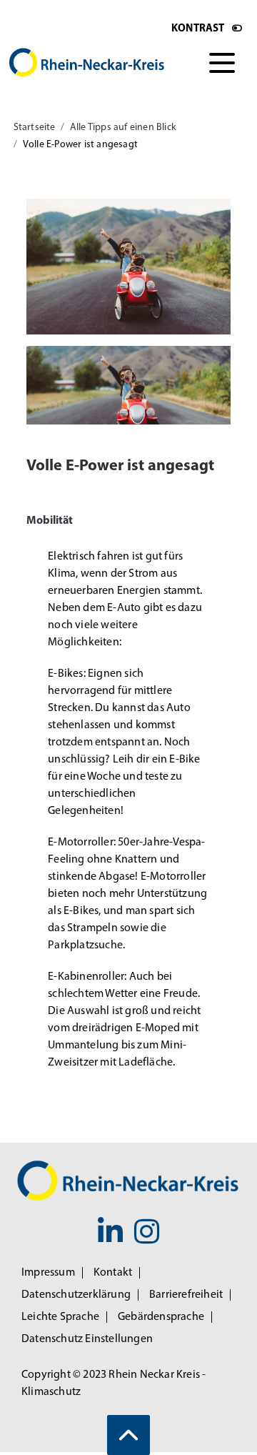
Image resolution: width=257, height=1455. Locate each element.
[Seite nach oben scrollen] (128, 1435)
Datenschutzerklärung (76, 1295)
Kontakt (113, 1272)
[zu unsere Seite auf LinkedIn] (110, 1235)
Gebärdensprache (161, 1317)
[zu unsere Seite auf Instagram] (146, 1235)
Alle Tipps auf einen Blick (123, 127)
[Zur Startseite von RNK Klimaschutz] (94, 62)
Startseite (35, 127)
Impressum (48, 1272)
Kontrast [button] (198, 29)
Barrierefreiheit (186, 1295)
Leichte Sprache (60, 1317)
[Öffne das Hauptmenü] (222, 62)
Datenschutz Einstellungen (87, 1339)
